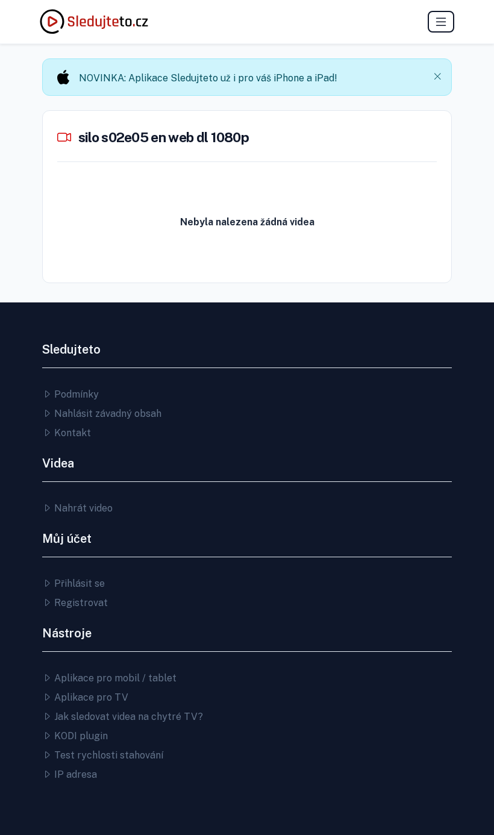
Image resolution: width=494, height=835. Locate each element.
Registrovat (80, 602)
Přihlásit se (78, 583)
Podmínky (75, 394)
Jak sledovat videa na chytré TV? (127, 716)
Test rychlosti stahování (107, 755)
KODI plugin (80, 736)
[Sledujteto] (94, 21)
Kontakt (71, 433)
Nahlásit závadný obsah (106, 413)
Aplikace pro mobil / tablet (114, 678)
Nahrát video (82, 508)
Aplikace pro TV (90, 697)
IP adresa (74, 774)
